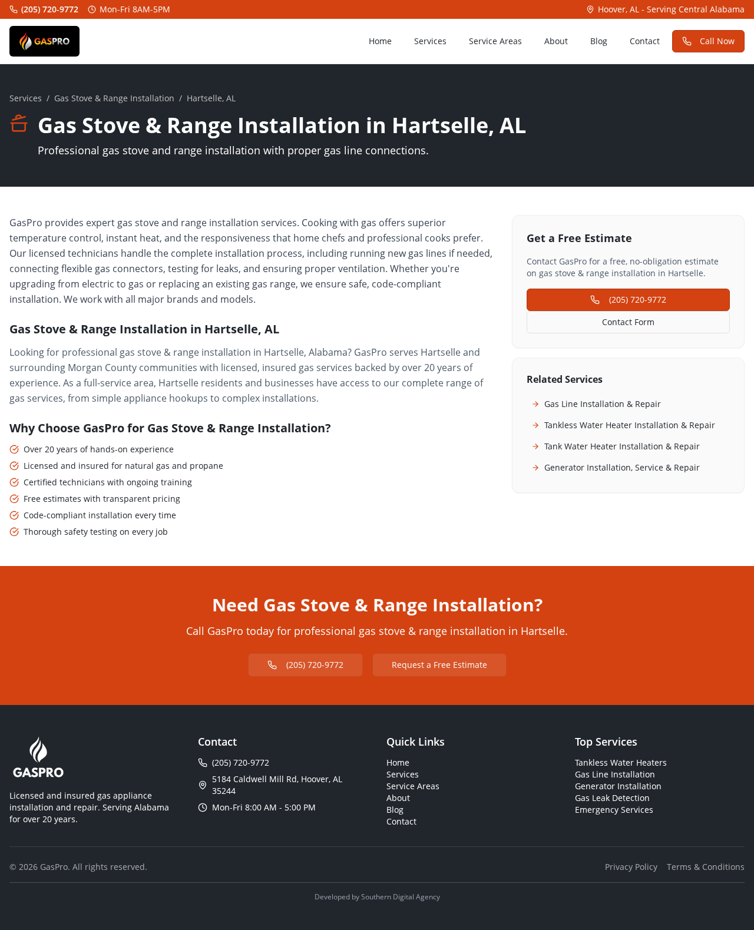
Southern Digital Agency (400, 897)
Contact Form (628, 321)
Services (430, 41)
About (556, 41)
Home (380, 41)
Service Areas (495, 41)
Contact (645, 41)
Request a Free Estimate (439, 664)
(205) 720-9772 (49, 9)
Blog (598, 41)
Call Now (717, 41)
